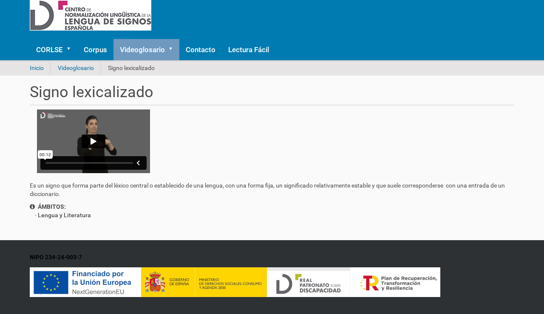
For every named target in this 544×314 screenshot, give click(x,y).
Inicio (37, 67)
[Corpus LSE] (90, 14)
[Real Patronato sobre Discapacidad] (308, 281)
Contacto (200, 49)
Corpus (95, 49)
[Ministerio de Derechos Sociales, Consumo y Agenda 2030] (204, 281)
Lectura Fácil (248, 49)
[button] (71, 49)
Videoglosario (142, 49)
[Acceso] (33, 34)
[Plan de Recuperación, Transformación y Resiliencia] (395, 281)
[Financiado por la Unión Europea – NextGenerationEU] (85, 281)
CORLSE (49, 49)
